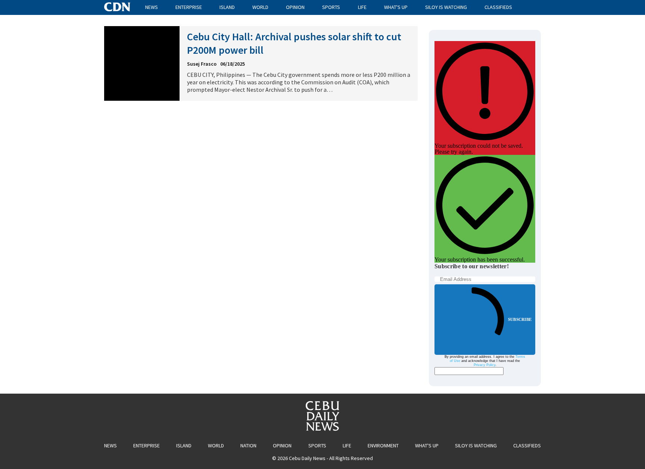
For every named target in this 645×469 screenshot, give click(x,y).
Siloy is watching (446, 7)
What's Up (396, 7)
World (260, 7)
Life (362, 7)
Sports (331, 7)
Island (227, 7)
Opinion (295, 7)
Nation (248, 445)
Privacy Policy (484, 365)
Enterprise (188, 7)
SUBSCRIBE (520, 319)
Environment (383, 445)
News (151, 7)
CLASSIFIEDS (498, 7)
